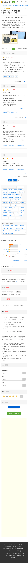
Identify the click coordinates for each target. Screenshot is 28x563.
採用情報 (19, 555)
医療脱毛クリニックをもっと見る (20, 260)
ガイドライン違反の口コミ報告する (20, 176)
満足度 (5, 287)
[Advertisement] (14, 477)
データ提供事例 (8, 546)
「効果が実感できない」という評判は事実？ (12, 230)
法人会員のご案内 (19, 548)
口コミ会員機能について (8, 548)
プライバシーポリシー (8, 553)
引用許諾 (20, 544)
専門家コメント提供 (17, 546)
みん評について (7, 29)
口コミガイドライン (15, 337)
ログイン (17, 281)
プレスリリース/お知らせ (9, 555)
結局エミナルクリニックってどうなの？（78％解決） (13, 228)
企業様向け (22, 3)
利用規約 (17, 550)
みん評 (6, 2)
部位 (3, 376)
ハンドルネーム (6, 270)
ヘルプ (5, 544)
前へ (10, 180)
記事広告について (10, 550)
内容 (4, 311)
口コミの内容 (5, 370)
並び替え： (3, 48)
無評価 (18, 291)
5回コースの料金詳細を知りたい (9, 233)
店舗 (3, 382)
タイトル (5, 299)
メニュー (25, 3)
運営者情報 (13, 557)
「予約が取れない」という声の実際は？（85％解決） (13, 225)
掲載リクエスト (18, 553)
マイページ (17, 3)
